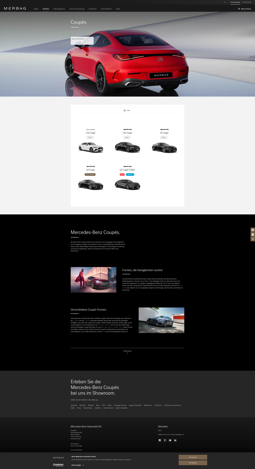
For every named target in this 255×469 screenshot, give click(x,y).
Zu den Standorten (76, 450)
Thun (79, 408)
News (159, 430)
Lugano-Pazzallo (135, 405)
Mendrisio (148, 405)
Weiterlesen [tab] (128, 351)
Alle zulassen (193, 457)
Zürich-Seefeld (121, 408)
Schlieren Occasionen (172, 405)
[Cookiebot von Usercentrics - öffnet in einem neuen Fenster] (58, 465)
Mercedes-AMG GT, (104, 325)
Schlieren (158, 405)
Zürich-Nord (108, 408)
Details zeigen (76, 465)
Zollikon (98, 408)
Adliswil (82, 405)
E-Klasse (87, 321)
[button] (127, 110)
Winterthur (88, 408)
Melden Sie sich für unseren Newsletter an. (171, 434)
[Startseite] (18, 8)
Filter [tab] (128, 110)
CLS (103, 332)
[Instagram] (159, 440)
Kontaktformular (76, 439)
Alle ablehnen (193, 463)
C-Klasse (76, 321)
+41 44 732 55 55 (76, 437)
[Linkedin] (175, 440)
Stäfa (73, 408)
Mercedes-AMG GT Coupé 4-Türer (112, 327)
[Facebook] (165, 440)
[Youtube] (170, 440)
